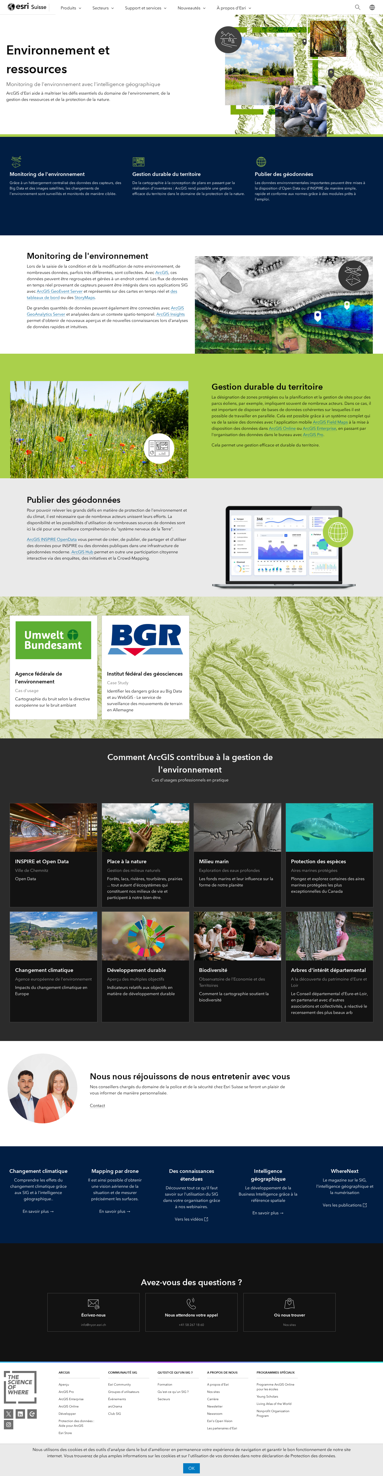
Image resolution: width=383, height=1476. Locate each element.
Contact (97, 1105)
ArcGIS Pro (313, 434)
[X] (8, 1414)
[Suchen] (357, 7)
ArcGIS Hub (82, 551)
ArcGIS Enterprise (319, 428)
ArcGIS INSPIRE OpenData (52, 539)
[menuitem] (79, 1384)
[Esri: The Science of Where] (20, 1388)
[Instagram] (8, 1424)
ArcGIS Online (282, 428)
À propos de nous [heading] (222, 1372)
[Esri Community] (32, 1414)
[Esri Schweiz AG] (27, 7)
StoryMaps (85, 297)
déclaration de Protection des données (298, 1455)
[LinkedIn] (20, 1414)
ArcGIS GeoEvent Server (60, 291)
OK (191, 1468)
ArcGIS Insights (170, 314)
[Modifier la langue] (372, 7)
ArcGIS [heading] (64, 1372)
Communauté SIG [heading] (122, 1372)
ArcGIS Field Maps (330, 422)
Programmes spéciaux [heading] (276, 1372)
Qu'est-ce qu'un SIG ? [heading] (175, 1372)
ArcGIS (161, 272)
